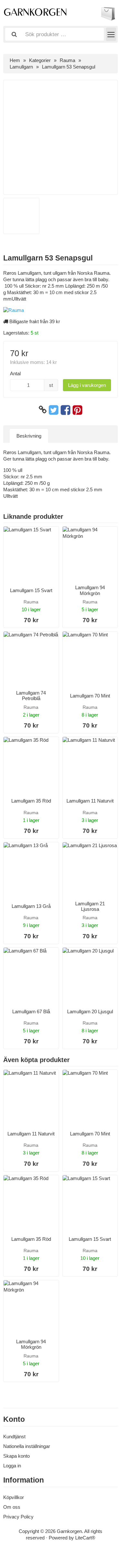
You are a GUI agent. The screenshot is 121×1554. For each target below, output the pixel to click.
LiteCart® (85, 1537)
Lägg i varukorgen (87, 385)
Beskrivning (28, 436)
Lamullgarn (21, 66)
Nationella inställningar (26, 1446)
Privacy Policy (18, 1516)
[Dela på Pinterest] (77, 410)
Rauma (67, 60)
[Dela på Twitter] (53, 410)
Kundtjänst (14, 1436)
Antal (15, 373)
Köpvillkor (13, 1497)
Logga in (12, 1465)
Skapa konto (16, 1456)
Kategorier (40, 60)
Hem (15, 60)
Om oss (11, 1507)
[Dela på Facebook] (65, 410)
